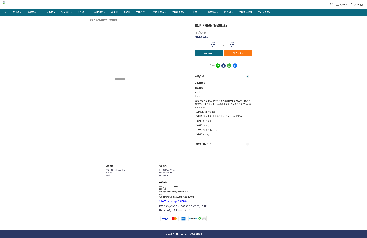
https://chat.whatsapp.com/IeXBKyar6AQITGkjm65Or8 (183, 207)
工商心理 (140, 12)
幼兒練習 (82, 12)
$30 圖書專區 (264, 12)
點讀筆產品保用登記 (167, 170)
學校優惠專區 (178, 12)
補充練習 (98, 12)
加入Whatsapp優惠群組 (173, 201)
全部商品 (94, 19)
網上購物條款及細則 (167, 172)
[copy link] (235, 65)
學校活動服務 (245, 12)
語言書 (114, 12)
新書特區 (17, 12)
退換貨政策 (163, 175)
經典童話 (113, 19)
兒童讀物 (65, 12)
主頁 (5, 12)
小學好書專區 (157, 12)
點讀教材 (32, 12)
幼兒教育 (48, 12)
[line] (218, 65)
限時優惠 (212, 12)
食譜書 (127, 12)
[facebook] (223, 65)
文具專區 (195, 12)
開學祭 (227, 12)
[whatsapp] (229, 65)
